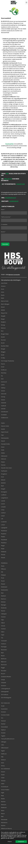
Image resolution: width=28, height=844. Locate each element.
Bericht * (3, 231)
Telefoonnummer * (6, 217)
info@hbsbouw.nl (10, 198)
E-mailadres (4, 224)
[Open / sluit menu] (26, 2)
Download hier (9, 144)
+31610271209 (20, 184)
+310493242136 (13, 201)
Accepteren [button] (21, 841)
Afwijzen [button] (10, 841)
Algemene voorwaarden (14, 274)
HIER (7, 173)
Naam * (3, 209)
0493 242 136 (8, 179)
